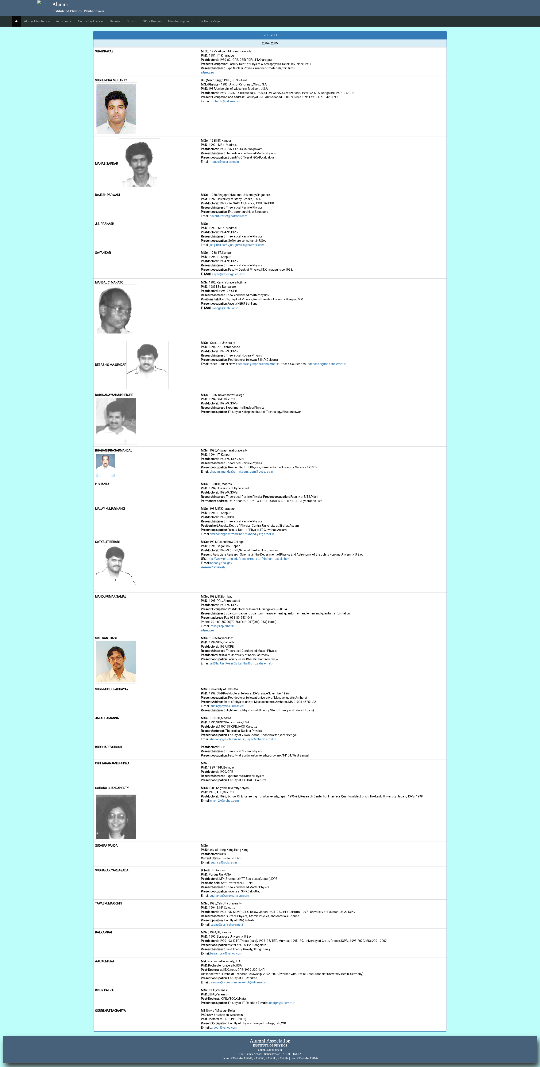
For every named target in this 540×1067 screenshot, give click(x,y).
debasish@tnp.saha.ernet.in (327, 364)
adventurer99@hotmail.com (228, 216)
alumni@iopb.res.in (270, 1049)
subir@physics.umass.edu (228, 706)
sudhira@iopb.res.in (224, 862)
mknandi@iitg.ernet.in (259, 534)
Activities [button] (62, 21)
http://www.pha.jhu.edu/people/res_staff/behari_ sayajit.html (249, 558)
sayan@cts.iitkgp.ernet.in (228, 274)
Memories (207, 72)
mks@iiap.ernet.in (223, 626)
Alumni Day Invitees (90, 21)
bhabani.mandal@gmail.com (229, 471)
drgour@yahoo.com (224, 1027)
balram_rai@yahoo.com (226, 953)
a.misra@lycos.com (224, 982)
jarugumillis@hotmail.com (247, 245)
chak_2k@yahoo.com (224, 800)
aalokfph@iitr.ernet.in (252, 982)
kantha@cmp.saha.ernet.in (256, 663)
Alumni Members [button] (36, 21)
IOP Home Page (209, 21)
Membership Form (180, 21)
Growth (131, 21)
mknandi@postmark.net (227, 534)
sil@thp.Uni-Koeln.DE (223, 663)
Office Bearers (152, 21)
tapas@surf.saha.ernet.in (227, 924)
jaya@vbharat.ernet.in (261, 739)
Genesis (115, 21)
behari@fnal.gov (221, 563)
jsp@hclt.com (219, 245)
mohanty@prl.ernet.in (225, 101)
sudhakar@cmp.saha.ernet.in (229, 895)
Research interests (213, 567)
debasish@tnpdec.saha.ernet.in (258, 364)
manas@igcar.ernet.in (224, 161)
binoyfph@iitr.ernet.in (281, 1003)
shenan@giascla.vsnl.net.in (228, 739)
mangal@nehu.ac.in (225, 308)
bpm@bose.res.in (261, 471)
